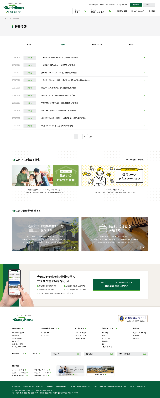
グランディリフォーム (40, 375)
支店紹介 (136, 338)
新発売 (63, 45)
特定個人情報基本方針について (81, 386)
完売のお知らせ (97, 45)
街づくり (104, 335)
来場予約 (56, 354)
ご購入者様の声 (80, 338)
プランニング (106, 338)
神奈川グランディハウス (42, 373)
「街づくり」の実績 (80, 335)
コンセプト (105, 333)
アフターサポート (107, 347)
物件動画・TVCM (18, 353)
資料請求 (89, 354)
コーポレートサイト (18, 370)
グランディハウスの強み (140, 333)
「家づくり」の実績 (80, 333)
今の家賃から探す (18, 338)
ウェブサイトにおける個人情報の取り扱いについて (110, 386)
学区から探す (16, 341)
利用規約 (50, 386)
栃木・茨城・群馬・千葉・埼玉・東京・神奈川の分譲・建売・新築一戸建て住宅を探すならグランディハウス (45, 393)
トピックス (130, 45)
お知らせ (35, 353)
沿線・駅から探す (17, 344)
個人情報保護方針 (62, 386)
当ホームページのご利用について (33, 386)
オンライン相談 (124, 354)
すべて (29, 45)
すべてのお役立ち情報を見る (136, 159)
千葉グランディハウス (41, 370)
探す (77, 11)
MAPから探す (16, 335)
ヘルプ (132, 386)
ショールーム (45, 335)
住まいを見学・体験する (49, 328)
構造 (103, 344)
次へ (90, 136)
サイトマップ (16, 386)
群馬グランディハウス (19, 375)
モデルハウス (45, 333)
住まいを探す (16, 328)
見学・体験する (97, 11)
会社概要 (136, 335)
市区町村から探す (18, 333)
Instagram (95, 5)
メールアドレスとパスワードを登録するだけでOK (116, 284)
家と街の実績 (122, 11)
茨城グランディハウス (19, 373)
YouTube (105, 4)
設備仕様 (105, 341)
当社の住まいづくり (138, 11)
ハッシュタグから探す (19, 347)
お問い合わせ (141, 386)
